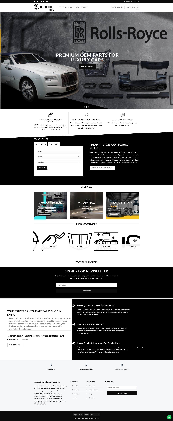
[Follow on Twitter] (138, 1)
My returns (75, 390)
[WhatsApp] (47, 1)
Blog (78, 7)
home (62, 7)
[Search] (57, 7)
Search (42, 167)
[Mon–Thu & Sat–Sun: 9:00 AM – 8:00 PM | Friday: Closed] (41, 1)
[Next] (167, 60)
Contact (84, 7)
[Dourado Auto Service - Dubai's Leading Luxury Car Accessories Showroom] (44, 7)
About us (92, 386)
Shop (67, 7)
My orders (75, 386)
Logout (74, 398)
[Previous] (6, 60)
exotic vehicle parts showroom (102, 347)
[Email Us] (37, 1)
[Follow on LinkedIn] (44, 403)
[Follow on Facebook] (134, 1)
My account (75, 394)
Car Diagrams (41, 144)
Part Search (53, 144)
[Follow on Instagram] (136, 1)
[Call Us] (44, 1)
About (72, 7)
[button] (128, 1)
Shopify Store (93, 390)
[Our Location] (34, 1)
